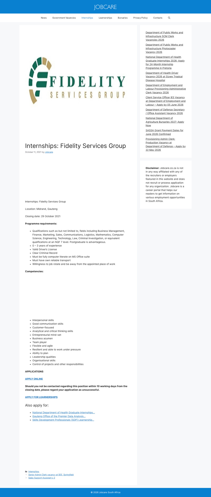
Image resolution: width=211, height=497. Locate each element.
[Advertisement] (78, 178)
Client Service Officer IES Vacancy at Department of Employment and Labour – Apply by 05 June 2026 (166, 101)
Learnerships (105, 17)
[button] (169, 18)
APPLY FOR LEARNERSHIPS (41, 397)
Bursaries (123, 17)
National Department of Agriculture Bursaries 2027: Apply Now (165, 122)
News (44, 17)
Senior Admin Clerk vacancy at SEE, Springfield (51, 474)
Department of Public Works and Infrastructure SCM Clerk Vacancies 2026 (164, 36)
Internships (87, 17)
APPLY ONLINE (34, 378)
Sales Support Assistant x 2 (41, 478)
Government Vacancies (64, 17)
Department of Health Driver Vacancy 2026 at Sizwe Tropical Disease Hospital (164, 77)
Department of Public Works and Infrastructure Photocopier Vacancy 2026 (164, 48)
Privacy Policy (140, 17)
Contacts (157, 17)
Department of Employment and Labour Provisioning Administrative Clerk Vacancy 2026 (166, 89)
